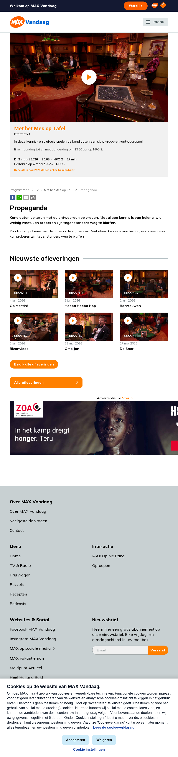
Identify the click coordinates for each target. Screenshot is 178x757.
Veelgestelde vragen (28, 520)
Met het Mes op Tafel (59, 190)
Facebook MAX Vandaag (32, 629)
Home (15, 555)
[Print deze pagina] (33, 197)
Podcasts (18, 603)
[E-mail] (26, 197)
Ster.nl (128, 398)
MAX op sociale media (30, 648)
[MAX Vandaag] (29, 22)
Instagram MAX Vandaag (33, 638)
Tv (36, 190)
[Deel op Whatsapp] (19, 197)
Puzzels (17, 584)
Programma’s (20, 190)
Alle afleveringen (29, 382)
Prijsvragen (20, 575)
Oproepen (101, 565)
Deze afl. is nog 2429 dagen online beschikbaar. (44, 169)
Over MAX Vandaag (28, 511)
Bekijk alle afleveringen (34, 364)
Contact (17, 530)
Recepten (18, 594)
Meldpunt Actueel (26, 667)
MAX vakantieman (27, 658)
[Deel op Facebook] (12, 197)
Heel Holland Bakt (26, 677)
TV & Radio (20, 565)
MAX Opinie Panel (108, 555)
